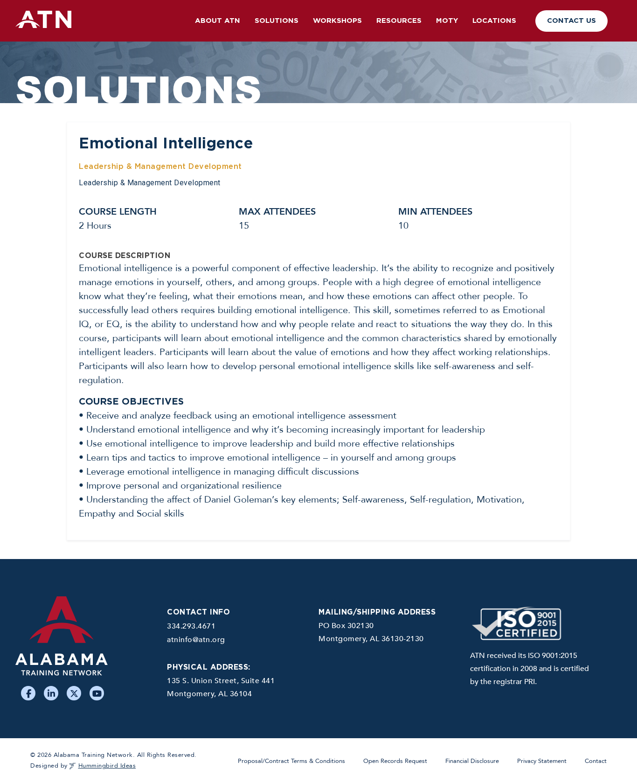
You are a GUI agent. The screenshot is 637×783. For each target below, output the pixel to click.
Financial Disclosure (472, 761)
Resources (399, 20)
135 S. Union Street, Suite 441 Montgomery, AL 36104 (221, 687)
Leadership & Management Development (160, 166)
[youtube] (97, 693)
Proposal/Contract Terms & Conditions (291, 761)
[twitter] (74, 693)
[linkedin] (51, 693)
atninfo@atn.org (196, 640)
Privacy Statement (542, 761)
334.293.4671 (191, 626)
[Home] (84, 640)
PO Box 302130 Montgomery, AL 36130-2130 (371, 632)
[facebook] (28, 693)
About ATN (217, 20)
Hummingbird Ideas (107, 766)
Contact (596, 761)
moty (447, 20)
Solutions (276, 20)
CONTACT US (571, 20)
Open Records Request (395, 761)
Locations (494, 20)
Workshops (337, 20)
